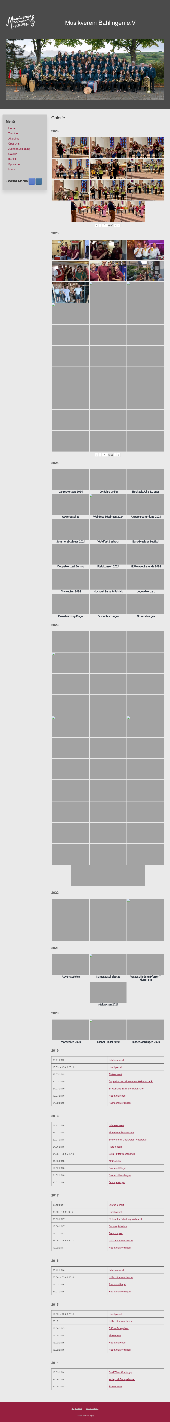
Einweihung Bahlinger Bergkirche (126, 1088)
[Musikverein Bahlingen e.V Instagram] (39, 181)
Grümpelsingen (117, 1182)
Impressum (77, 1408)
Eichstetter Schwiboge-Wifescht (125, 1219)
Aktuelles (13, 138)
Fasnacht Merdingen (120, 1102)
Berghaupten (116, 1233)
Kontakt (12, 159)
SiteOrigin (89, 1415)
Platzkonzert (115, 1074)
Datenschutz (92, 1408)
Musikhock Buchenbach (121, 1132)
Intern (11, 169)
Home (11, 128)
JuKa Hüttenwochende (121, 1240)
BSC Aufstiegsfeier (118, 1328)
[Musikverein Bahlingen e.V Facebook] (32, 181)
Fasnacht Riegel (117, 1095)
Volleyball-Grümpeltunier (122, 1379)
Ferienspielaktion (118, 1226)
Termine (13, 133)
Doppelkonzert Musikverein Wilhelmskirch (131, 1081)
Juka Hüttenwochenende (122, 1153)
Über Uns (14, 143)
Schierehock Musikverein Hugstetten (128, 1139)
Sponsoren (14, 164)
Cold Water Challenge (120, 1372)
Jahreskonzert (116, 1060)
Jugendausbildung (19, 149)
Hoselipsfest (115, 1067)
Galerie (12, 154)
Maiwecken (115, 1161)
